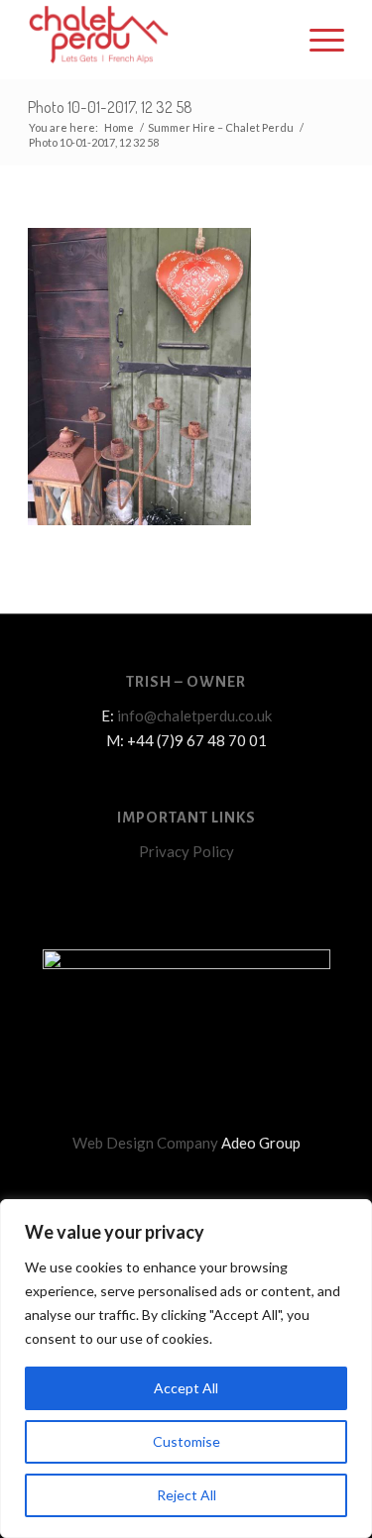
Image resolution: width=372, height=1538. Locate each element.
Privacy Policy (186, 851)
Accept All (186, 1387)
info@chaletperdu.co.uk (194, 715)
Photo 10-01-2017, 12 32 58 (110, 107)
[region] (186, 1368)
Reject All (186, 1494)
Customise (186, 1441)
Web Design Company (145, 1143)
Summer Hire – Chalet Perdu (221, 127)
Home (119, 127)
